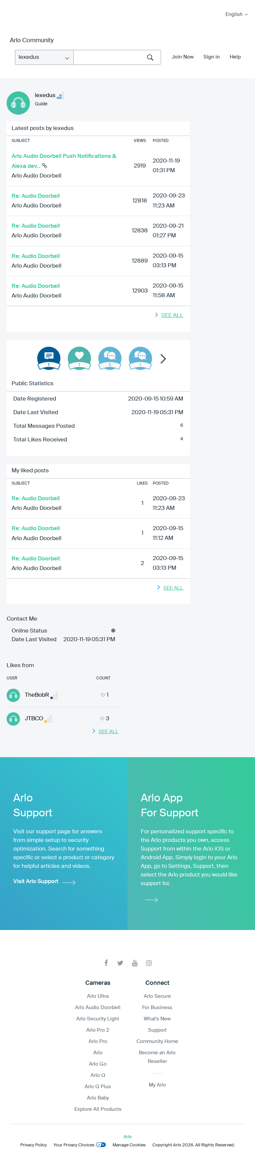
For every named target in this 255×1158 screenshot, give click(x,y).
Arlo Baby (98, 1098)
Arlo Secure (157, 996)
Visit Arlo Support (35, 881)
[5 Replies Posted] (110, 358)
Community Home (157, 1041)
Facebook (106, 963)
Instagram (149, 963)
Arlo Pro (98, 1041)
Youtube (134, 963)
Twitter (120, 963)
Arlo (98, 1052)
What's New (157, 1018)
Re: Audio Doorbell (36, 196)
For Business (157, 1007)
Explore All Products (98, 1109)
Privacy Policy (33, 1145)
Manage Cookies (129, 1145)
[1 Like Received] (79, 358)
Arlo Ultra (98, 996)
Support (157, 1030)
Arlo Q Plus (98, 1086)
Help (235, 57)
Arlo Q (98, 1075)
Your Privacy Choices (74, 1145)
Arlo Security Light (97, 1018)
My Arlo (9, 4)
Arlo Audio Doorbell (36, 176)
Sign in (212, 57)
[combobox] (117, 57)
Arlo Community (31, 41)
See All (172, 315)
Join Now (183, 57)
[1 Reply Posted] (140, 358)
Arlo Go (98, 1064)
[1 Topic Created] (49, 358)
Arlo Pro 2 (97, 1030)
